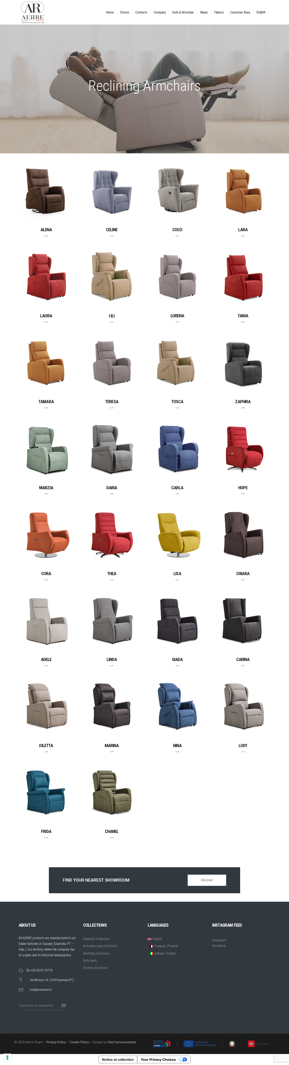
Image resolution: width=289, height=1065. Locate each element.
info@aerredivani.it (41, 990)
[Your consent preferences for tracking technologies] (7, 1058)
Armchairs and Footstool (100, 946)
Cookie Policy (79, 1042)
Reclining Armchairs (96, 953)
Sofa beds (90, 961)
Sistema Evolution (95, 968)
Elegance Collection (96, 939)
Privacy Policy (56, 1042)
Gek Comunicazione (122, 1042)
